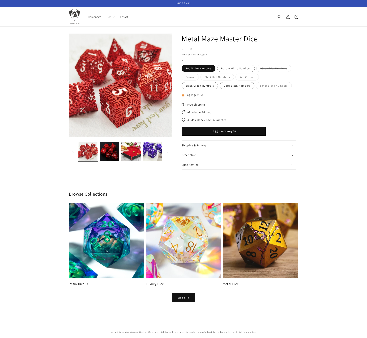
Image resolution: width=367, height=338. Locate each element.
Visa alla (183, 297)
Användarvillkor (208, 332)
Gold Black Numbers (237, 85)
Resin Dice (76, 284)
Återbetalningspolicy (165, 332)
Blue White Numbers (275, 69)
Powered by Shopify (141, 332)
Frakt (184, 54)
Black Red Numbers (219, 77)
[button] (109, 17)
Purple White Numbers (236, 68)
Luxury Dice (155, 284)
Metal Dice (231, 284)
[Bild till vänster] (73, 151)
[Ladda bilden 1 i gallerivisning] (88, 152)
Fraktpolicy (226, 332)
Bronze (192, 77)
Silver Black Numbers (276, 86)
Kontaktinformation (245, 332)
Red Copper (249, 77)
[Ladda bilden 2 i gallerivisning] (109, 152)
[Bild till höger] (168, 151)
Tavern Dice (125, 332)
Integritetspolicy (188, 332)
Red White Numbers (198, 68)
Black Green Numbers (200, 85)
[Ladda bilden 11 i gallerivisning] (131, 152)
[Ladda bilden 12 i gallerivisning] (152, 152)
